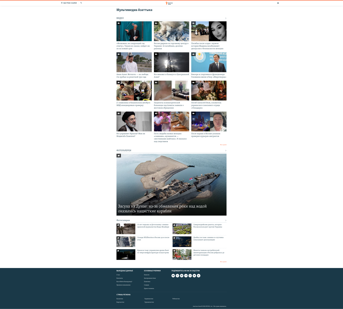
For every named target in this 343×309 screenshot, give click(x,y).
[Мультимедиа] (278, 3)
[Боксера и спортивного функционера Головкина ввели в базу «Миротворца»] (209, 62)
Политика (147, 281)
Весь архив (223, 144)
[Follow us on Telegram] (186, 275)
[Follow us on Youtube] (173, 275)
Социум (146, 285)
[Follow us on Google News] (194, 275)
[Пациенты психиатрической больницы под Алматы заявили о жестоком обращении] (171, 90)
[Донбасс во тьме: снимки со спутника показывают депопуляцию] (182, 241)
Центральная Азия (150, 278)
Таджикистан (148, 299)
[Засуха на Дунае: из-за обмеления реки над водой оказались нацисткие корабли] (171, 185)
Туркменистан (149, 302)
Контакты (119, 278)
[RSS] (198, 275)
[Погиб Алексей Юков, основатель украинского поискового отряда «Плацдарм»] (209, 90)
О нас (118, 275)
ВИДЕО (120, 18)
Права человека (149, 288)
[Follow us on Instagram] (177, 275)
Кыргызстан (120, 302)
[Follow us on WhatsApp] (190, 275)
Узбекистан (176, 299)
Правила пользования (123, 285)
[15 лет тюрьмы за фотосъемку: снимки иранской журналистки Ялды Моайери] (125, 229)
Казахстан (119, 299)
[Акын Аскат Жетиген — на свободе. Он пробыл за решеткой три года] (134, 62)
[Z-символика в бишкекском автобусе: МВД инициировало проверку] (134, 90)
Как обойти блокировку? (124, 281)
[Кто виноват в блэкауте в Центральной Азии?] (171, 62)
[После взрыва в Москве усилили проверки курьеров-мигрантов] (209, 121)
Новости (146, 275)
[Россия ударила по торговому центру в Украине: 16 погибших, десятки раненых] (171, 31)
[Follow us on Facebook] (181, 275)
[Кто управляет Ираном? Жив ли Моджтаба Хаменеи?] (134, 121)
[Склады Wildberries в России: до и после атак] (125, 241)
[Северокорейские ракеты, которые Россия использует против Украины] (182, 229)
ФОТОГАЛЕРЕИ (123, 150)
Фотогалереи (123, 220)
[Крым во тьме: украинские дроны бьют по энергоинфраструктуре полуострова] (125, 254)
